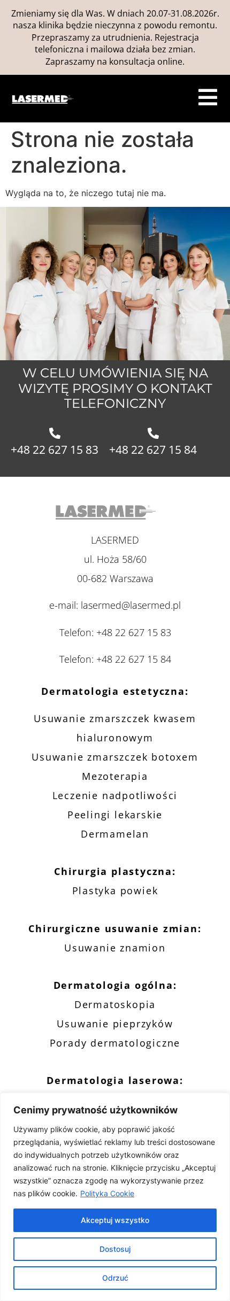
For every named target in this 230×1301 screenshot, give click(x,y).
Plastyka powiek (115, 890)
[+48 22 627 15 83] (54, 433)
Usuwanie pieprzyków (115, 1023)
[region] (115, 1197)
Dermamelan (115, 833)
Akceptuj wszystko (115, 1220)
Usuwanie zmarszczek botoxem (115, 756)
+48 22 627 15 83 (54, 449)
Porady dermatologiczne (115, 1042)
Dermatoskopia (115, 1004)
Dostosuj (115, 1248)
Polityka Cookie (107, 1193)
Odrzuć (115, 1277)
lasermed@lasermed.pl (131, 605)
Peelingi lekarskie (115, 814)
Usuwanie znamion (115, 947)
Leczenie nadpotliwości (115, 795)
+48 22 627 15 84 (153, 449)
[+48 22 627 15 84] (153, 433)
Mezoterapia (115, 776)
